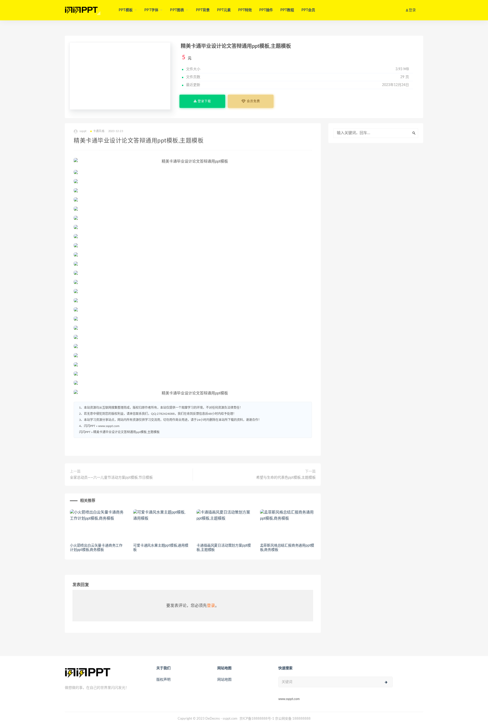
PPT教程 (287, 10)
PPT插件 (266, 10)
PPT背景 (203, 10)
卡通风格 (98, 131)
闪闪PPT (84, 432)
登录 (211, 606)
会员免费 (253, 101)
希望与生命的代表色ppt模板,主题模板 (286, 477)
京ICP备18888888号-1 (256, 718)
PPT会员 (308, 10)
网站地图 (224, 679)
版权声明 (163, 679)
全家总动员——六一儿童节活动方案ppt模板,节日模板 (111, 477)
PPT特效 (245, 10)
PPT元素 (224, 10)
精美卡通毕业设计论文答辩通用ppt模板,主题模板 (126, 432)
